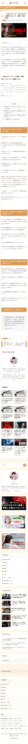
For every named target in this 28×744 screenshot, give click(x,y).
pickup (10, 718)
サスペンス (3, 723)
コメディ (21, 721)
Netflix (5, 565)
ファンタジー (4, 726)
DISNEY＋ (6, 562)
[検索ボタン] (25, 3)
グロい (15, 721)
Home (2, 733)
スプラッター (10, 723)
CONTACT (12, 735)
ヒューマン (17, 723)
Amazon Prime (7, 559)
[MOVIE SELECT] (14, 3)
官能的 (2, 728)
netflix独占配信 (4, 718)
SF (14, 718)
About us (6, 733)
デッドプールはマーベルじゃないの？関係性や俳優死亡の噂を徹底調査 (14, 639)
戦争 (7, 728)
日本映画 (11, 728)
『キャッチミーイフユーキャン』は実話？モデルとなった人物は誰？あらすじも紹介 (14, 643)
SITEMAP (16, 735)
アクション (19, 718)
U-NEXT (5, 571)
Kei (14, 366)
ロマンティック (23, 726)
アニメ (11, 721)
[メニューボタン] (3, 3)
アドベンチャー (4, 721)
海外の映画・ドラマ (8, 583)
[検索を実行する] (24, 465)
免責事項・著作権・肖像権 (14, 733)
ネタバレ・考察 (7, 577)
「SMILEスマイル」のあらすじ (12, 119)
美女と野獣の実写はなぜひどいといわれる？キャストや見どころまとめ (14, 648)
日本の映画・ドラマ (8, 580)
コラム (4, 20)
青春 (16, 728)
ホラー (10, 338)
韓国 (20, 728)
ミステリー (15, 726)
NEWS (5, 568)
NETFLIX (10, 328)
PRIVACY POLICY (23, 733)
